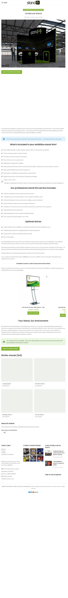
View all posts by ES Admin (9, 531)
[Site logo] (33, 2)
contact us (26, 257)
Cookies (3, 553)
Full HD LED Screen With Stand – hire (33, 307)
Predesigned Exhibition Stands (34, 9)
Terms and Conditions (7, 555)
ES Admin (26, 17)
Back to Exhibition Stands (11, 72)
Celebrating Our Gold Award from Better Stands (58, 553)
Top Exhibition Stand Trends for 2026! (58, 564)
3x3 (25, 9)
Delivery (3, 550)
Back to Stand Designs (10, 449)
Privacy (3, 552)
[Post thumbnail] (48, 555)
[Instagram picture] (26, 552)
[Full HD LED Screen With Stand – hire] (33, 290)
